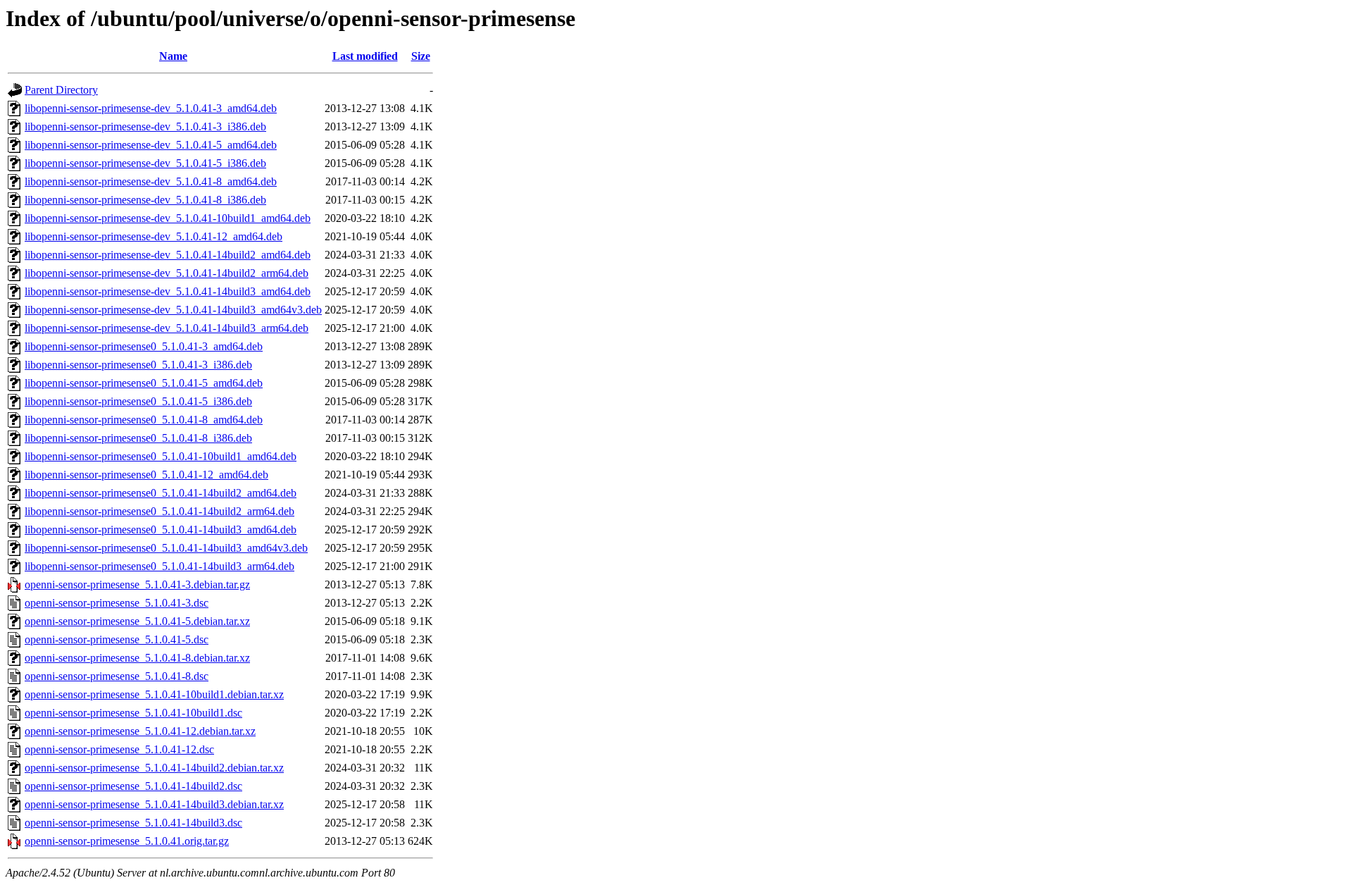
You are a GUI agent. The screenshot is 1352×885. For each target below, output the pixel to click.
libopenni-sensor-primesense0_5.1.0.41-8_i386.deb (138, 438)
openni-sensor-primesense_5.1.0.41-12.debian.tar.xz (140, 731)
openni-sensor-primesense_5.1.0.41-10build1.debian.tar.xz (154, 694)
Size (420, 56)
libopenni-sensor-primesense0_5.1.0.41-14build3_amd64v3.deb (166, 548)
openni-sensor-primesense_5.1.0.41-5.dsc (116, 639)
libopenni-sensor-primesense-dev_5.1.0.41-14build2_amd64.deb (168, 255)
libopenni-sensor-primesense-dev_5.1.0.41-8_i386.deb (145, 200)
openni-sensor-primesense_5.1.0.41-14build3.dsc (133, 823)
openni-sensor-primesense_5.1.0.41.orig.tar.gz (127, 841)
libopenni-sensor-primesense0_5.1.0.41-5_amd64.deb (144, 383)
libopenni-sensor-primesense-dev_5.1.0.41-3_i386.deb (145, 126)
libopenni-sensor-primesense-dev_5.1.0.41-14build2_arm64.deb (166, 273)
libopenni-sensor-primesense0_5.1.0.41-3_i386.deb (138, 365)
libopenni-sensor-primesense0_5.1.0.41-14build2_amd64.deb (160, 493)
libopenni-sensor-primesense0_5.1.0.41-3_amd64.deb (144, 346)
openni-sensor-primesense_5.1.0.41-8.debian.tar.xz (137, 658)
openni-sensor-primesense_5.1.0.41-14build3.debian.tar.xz (154, 804)
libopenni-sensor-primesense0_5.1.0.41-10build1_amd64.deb (160, 456)
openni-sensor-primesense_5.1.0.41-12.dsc (119, 749)
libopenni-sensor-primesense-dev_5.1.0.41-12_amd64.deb (153, 236)
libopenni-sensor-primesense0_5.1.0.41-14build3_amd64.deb (160, 530)
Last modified (365, 56)
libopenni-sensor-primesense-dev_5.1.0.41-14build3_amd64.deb (168, 291)
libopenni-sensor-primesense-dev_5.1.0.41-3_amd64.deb (151, 108)
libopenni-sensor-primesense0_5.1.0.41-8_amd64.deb (144, 420)
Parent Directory (61, 90)
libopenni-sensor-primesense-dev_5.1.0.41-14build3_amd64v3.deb (173, 310)
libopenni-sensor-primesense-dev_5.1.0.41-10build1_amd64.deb (168, 218)
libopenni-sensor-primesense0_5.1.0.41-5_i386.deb (138, 401)
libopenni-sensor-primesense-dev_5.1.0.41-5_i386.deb (145, 163)
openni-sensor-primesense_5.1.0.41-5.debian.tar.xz (137, 621)
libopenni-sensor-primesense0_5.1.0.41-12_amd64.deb (146, 475)
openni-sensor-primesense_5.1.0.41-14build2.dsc (133, 786)
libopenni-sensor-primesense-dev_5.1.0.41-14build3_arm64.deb (166, 328)
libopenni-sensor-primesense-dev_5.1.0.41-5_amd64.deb (151, 145)
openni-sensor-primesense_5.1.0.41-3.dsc (116, 603)
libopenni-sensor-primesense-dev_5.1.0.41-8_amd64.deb (151, 181)
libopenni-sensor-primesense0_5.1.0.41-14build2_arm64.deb (159, 511)
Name (173, 56)
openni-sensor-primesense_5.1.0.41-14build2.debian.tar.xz (154, 768)
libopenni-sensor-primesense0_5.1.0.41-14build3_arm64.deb (159, 566)
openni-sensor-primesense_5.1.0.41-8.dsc (116, 676)
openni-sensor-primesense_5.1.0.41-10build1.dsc (133, 713)
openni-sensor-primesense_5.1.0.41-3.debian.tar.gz (137, 584)
